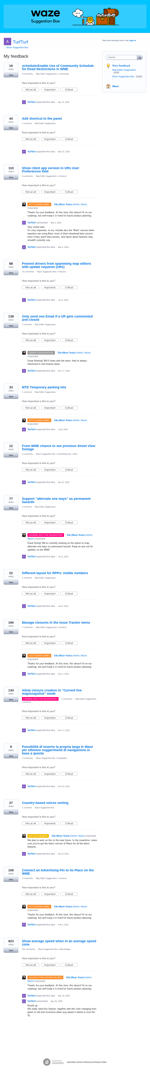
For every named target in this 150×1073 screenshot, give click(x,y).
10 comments (28, 272)
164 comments (28, 949)
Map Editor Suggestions (46, 74)
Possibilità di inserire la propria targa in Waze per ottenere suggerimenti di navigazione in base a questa (57, 750)
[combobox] (122, 57)
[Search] (140, 57)
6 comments (27, 176)
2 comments (66, 699)
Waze (115, 86)
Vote (11, 75)
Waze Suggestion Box (47, 272)
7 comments (27, 627)
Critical (71, 89)
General (62, 176)
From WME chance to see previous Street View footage (58, 447)
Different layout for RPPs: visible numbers (55, 573)
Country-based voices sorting (45, 803)
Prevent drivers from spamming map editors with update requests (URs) (56, 265)
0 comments (27, 74)
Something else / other (67, 454)
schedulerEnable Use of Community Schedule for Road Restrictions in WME (58, 67)
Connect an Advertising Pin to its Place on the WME (58, 871)
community (64, 74)
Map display (65, 949)
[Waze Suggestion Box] (75, 16)
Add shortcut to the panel (42, 118)
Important (51, 89)
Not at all (32, 89)
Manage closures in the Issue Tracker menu (56, 622)
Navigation (62, 758)
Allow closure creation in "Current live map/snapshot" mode (52, 691)
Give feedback (121, 65)
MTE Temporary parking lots (44, 387)
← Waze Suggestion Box (16, 47)
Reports (62, 272)
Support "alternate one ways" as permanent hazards (56, 500)
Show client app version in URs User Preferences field (50, 169)
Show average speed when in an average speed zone (59, 942)
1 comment (27, 123)
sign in (132, 40)
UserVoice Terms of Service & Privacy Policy (87, 1062)
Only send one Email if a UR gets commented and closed (57, 318)
